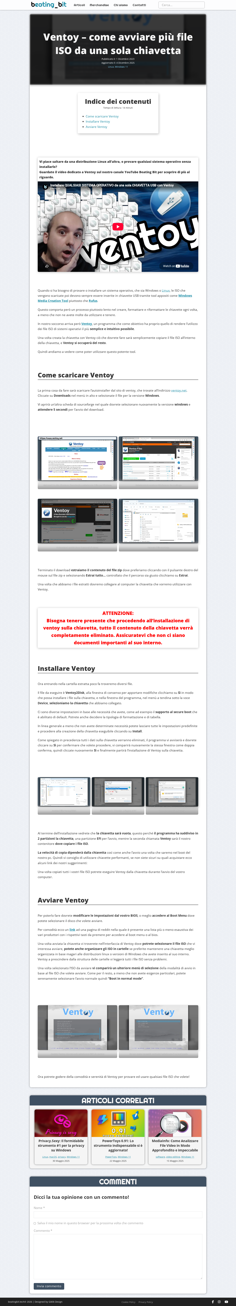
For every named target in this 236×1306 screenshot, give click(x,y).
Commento (43, 1231)
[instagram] (219, 1301)
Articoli (79, 5)
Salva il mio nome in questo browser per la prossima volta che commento (90, 1223)
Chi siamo (121, 5)
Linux (111, 66)
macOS (53, 1156)
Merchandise (99, 5)
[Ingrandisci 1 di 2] (113, 1017)
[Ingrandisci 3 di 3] (194, 789)
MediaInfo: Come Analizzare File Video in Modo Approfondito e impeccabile (175, 1146)
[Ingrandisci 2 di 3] (140, 789)
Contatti (139, 5)
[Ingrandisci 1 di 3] (86, 789)
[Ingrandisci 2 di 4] (194, 448)
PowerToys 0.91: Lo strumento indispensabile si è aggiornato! (118, 1146)
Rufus (93, 301)
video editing (173, 1156)
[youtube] (226, 1301)
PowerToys (111, 1156)
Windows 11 (121, 66)
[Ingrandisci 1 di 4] (113, 448)
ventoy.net (179, 390)
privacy (62, 1156)
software (160, 1156)
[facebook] (213, 1301)
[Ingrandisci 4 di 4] (194, 511)
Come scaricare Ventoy (102, 116)
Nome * (39, 1208)
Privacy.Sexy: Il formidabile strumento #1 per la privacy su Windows (61, 1146)
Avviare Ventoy (96, 127)
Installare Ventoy (98, 121)
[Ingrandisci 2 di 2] (194, 1017)
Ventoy (86, 324)
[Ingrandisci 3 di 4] (113, 511)
